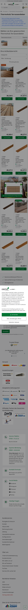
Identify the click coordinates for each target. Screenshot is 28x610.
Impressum (17, 322)
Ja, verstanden (14, 314)
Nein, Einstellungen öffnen (14, 318)
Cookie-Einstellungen (7, 310)
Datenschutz (11, 322)
